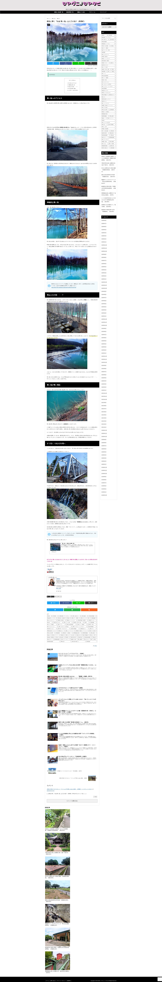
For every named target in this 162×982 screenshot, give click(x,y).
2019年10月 (104, 473)
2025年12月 (104, 245)
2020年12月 (104, 430)
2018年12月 (104, 495)
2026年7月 (104, 223)
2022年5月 (104, 377)
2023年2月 (104, 350)
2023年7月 (104, 334)
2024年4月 (104, 306)
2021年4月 (104, 418)
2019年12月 (104, 467)
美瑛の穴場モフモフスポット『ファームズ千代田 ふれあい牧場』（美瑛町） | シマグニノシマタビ (69, 789)
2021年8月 (104, 405)
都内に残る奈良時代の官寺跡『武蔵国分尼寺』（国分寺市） (109, 175)
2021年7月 (104, 408)
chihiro (58, 578)
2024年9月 (104, 291)
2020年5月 (104, 452)
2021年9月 (104, 402)
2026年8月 (104, 220)
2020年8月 (104, 442)
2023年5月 (104, 340)
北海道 (53, 596)
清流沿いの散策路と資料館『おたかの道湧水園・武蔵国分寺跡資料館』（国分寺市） (109, 158)
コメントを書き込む (72, 801)
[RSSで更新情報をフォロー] (60, 591)
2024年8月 (104, 294)
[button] (115, 18)
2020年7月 (104, 445)
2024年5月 (104, 303)
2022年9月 (104, 365)
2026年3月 (104, 235)
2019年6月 (104, 485)
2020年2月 (104, 461)
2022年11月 (104, 359)
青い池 (60, 596)
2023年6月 (104, 337)
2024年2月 (104, 313)
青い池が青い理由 (72, 88)
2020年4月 (104, 455)
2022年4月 (104, 380)
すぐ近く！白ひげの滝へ (73, 90)
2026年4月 (104, 232)
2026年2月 (104, 239)
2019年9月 (104, 476)
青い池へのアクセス (72, 83)
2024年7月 (104, 297)
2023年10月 (104, 325)
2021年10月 (104, 399)
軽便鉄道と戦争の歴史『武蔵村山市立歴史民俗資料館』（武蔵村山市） (109, 188)
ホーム (47, 980)
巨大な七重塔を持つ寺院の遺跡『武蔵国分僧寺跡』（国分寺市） (109, 170)
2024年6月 (104, 300)
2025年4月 (104, 269)
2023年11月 (104, 322)
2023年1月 (104, 353)
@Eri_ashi (58, 588)
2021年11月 (104, 396)
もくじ (70, 80)
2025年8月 (104, 257)
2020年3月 (104, 458)
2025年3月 (104, 272)
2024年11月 (104, 285)
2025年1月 (104, 279)
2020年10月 (104, 436)
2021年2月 (104, 424)
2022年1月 (104, 390)
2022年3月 (104, 384)
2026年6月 (104, 226)
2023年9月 (104, 328)
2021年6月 (104, 411)
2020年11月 (104, 433)
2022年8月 (104, 368)
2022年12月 (104, 356)
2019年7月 (104, 482)
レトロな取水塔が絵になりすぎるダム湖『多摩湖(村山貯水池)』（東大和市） (109, 200)
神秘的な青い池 (71, 84)
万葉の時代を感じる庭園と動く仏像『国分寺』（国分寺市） (109, 164)
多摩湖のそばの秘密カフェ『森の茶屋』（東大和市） (109, 205)
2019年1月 (104, 492)
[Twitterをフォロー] (57, 591)
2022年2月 (104, 387)
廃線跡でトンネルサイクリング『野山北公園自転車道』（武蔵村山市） (109, 181)
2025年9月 (104, 254)
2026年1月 (104, 242)
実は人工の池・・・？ (72, 86)
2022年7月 (104, 371)
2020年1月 (104, 464)
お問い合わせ (52, 980)
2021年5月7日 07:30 (50, 790)
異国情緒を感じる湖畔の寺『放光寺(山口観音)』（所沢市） (109, 194)
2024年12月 (104, 282)
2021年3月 (104, 421)
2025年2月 (104, 276)
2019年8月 (104, 479)
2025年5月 (104, 266)
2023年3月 (104, 346)
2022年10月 (104, 362)
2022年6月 (104, 374)
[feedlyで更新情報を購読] (58, 591)
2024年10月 (104, 288)
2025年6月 (104, 263)
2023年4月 (104, 343)
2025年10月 (104, 251)
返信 (96, 796)
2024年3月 (104, 309)
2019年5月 (104, 489)
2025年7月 (104, 260)
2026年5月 (104, 229)
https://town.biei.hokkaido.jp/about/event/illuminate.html (63, 287)
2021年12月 (104, 393)
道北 (49, 596)
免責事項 (68, 980)
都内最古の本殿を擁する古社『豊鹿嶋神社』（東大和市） (108, 210)
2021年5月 (104, 414)
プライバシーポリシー (61, 980)
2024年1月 (104, 316)
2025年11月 (104, 248)
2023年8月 (104, 331)
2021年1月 (104, 427)
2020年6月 (104, 448)
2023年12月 (104, 319)
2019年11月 (104, 470)
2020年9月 (104, 439)
